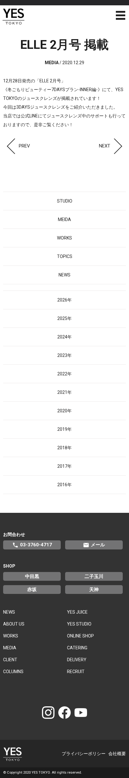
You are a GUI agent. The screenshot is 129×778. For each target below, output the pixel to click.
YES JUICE (77, 612)
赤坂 (32, 589)
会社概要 (117, 753)
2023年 (64, 355)
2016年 (64, 484)
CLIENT (10, 659)
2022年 (64, 373)
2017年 (64, 466)
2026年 (64, 299)
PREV (24, 146)
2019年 (64, 429)
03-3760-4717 (32, 545)
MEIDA (64, 219)
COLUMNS (13, 671)
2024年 (64, 336)
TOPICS (64, 256)
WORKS (64, 237)
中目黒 (32, 576)
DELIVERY (76, 659)
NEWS (64, 274)
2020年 (64, 410)
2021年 (64, 392)
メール (94, 545)
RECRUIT (76, 671)
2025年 (64, 318)
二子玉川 (94, 576)
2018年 (64, 447)
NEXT (104, 146)
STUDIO (64, 201)
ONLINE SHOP (80, 635)
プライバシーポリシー (84, 753)
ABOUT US (13, 623)
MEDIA (9, 647)
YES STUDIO (79, 623)
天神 (94, 589)
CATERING (77, 647)
